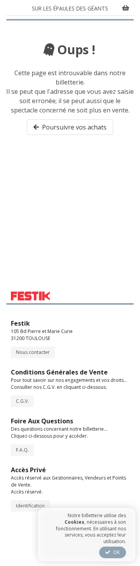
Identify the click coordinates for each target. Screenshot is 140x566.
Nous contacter (33, 352)
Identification (30, 505)
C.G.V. (22, 401)
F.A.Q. (22, 450)
